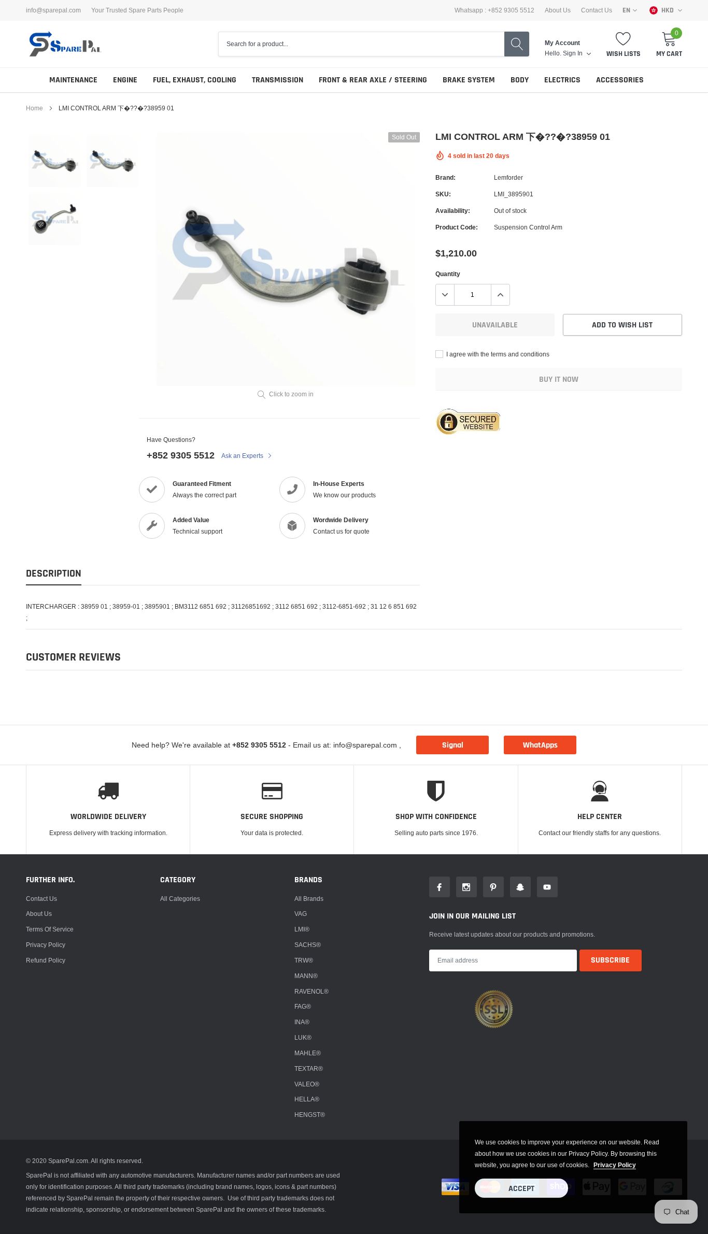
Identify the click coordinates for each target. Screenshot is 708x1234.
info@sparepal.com (53, 10)
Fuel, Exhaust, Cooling (194, 80)
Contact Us (596, 10)
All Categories (180, 898)
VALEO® (306, 1084)
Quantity (447, 274)
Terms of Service (50, 929)
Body (520, 80)
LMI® (301, 929)
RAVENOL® (311, 991)
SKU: (443, 194)
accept (521, 1188)
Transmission (277, 80)
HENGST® (309, 1114)
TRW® (303, 960)
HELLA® (306, 1099)
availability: (452, 210)
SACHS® (307, 945)
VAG (300, 913)
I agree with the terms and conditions (497, 354)
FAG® (302, 1006)
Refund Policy (45, 960)
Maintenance (73, 80)
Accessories (620, 80)
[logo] (65, 44)
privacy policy (614, 1165)
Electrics (562, 80)
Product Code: (456, 227)
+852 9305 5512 (181, 455)
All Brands (308, 898)
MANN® (306, 976)
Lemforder (508, 177)
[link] (55, 161)
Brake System (469, 80)
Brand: (445, 177)
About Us (558, 10)
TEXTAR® (308, 1068)
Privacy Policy (45, 945)
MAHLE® (307, 1053)
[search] (516, 44)
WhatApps (540, 745)
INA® (301, 1022)
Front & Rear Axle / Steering (373, 80)
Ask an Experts (243, 456)
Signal (452, 745)
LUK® (302, 1037)
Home (34, 108)
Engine (125, 80)
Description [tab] (53, 573)
